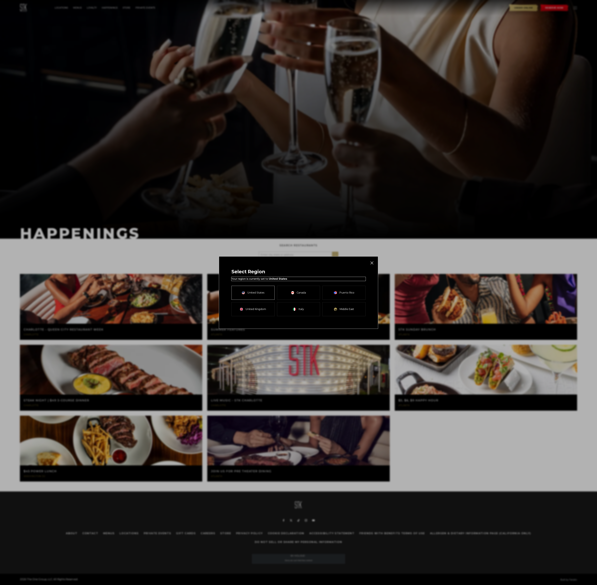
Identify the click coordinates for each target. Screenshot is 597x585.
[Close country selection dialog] (371, 263)
